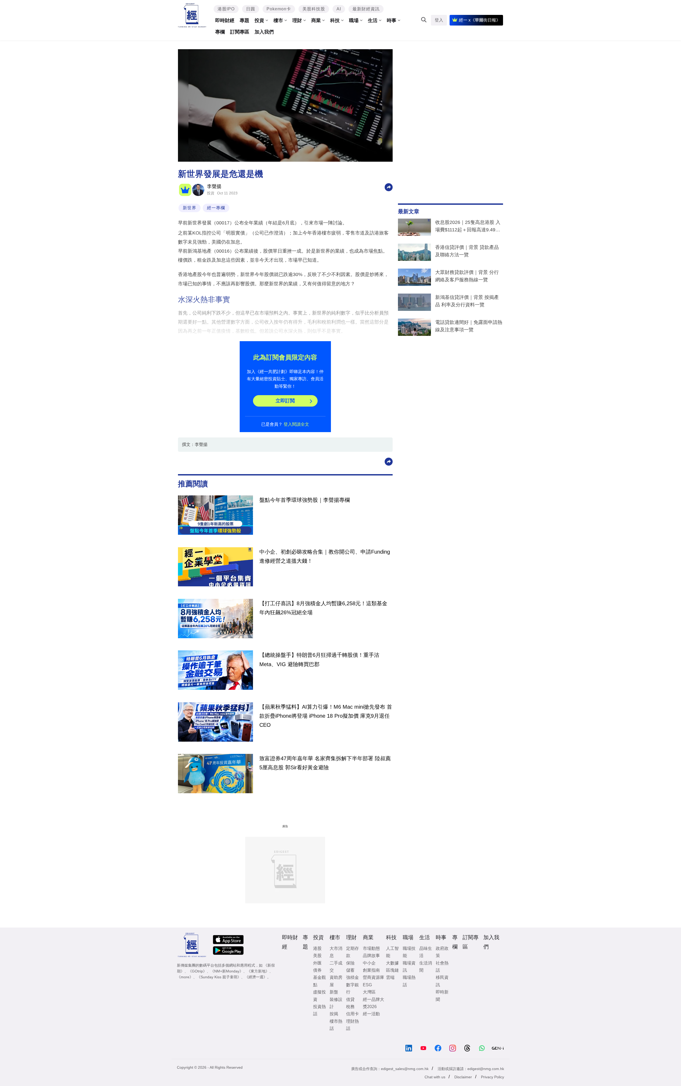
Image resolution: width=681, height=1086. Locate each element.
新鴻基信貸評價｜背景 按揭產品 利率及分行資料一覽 (467, 301)
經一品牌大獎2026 (373, 1003)
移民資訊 (442, 981)
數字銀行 (352, 988)
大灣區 (369, 992)
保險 (350, 963)
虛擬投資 (319, 995)
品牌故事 (371, 955)
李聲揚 (214, 186)
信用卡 (352, 1014)
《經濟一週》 (256, 977)
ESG (367, 985)
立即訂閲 (285, 400)
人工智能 (392, 952)
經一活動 (371, 1014)
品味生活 (425, 952)
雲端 (390, 977)
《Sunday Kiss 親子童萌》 (219, 977)
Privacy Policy (492, 1077)
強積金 (352, 977)
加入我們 (264, 32)
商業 (316, 20)
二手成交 (336, 966)
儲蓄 (350, 970)
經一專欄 (216, 208)
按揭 (334, 1014)
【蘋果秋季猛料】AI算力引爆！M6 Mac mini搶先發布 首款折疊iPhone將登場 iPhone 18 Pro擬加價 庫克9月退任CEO (325, 716)
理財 (297, 20)
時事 (391, 20)
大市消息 (336, 952)
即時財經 (224, 20)
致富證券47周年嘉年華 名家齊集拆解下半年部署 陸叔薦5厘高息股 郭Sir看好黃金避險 (325, 762)
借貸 (350, 999)
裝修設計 (336, 1003)
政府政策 (442, 952)
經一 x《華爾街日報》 (479, 20)
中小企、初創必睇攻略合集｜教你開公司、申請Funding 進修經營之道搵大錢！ (324, 556)
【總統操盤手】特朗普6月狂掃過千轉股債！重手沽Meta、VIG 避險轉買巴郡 (319, 659)
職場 (354, 20)
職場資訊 (409, 966)
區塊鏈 (392, 970)
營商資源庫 (373, 977)
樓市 (278, 20)
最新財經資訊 (366, 9)
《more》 (185, 977)
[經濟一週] (192, 15)
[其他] (389, 187)
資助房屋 (336, 981)
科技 (335, 20)
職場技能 (409, 952)
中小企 (369, 963)
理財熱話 (352, 1025)
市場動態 (371, 948)
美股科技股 (313, 9)
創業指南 (371, 970)
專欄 (220, 32)
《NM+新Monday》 (226, 971)
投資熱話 (319, 1010)
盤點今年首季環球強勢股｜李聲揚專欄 (304, 500)
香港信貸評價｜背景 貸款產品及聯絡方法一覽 (467, 251)
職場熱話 (409, 981)
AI (339, 9)
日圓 (250, 9)
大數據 (392, 963)
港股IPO (226, 9)
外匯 (317, 963)
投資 (259, 20)
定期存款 (352, 952)
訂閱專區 (239, 32)
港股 (317, 948)
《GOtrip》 (197, 971)
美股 (317, 955)
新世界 (189, 208)
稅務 (350, 1006)
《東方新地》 (258, 971)
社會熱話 (442, 966)
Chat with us (435, 1077)
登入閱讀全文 (296, 424)
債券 (317, 970)
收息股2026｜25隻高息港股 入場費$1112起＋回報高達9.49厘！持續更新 (467, 227)
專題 (244, 20)
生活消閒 (425, 966)
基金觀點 (319, 981)
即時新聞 (442, 995)
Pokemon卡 (279, 9)
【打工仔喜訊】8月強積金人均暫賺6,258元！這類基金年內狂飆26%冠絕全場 (323, 607)
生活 (372, 20)
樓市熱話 (336, 1025)
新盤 (334, 992)
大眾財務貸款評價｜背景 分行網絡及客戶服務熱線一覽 (467, 276)
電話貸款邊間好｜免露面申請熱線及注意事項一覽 (468, 326)
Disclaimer (463, 1077)
